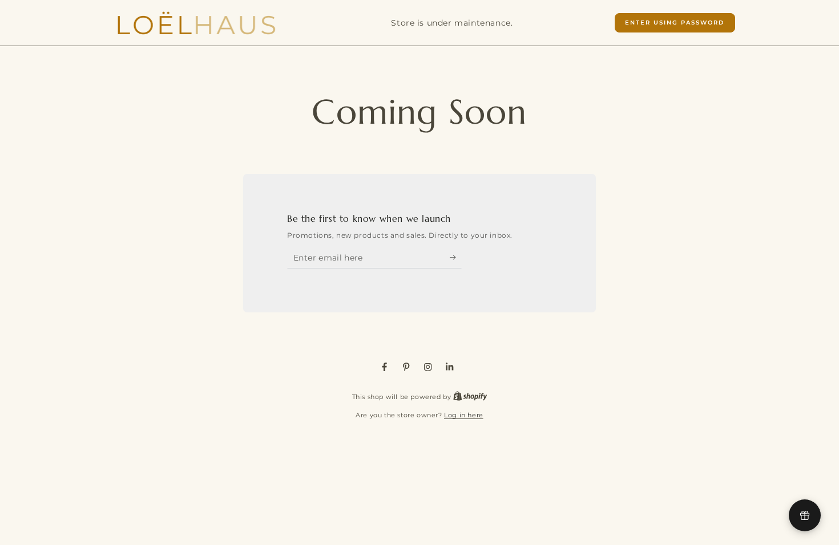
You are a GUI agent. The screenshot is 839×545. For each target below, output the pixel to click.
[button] (675, 22)
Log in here (463, 415)
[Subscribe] (456, 257)
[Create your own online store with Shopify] (470, 397)
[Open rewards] (805, 515)
